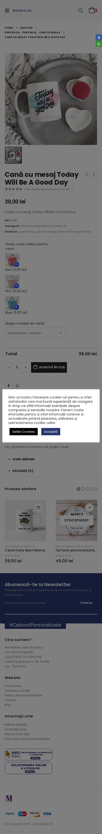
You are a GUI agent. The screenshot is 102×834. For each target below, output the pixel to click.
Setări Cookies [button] (23, 431)
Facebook (99, 37)
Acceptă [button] (50, 431)
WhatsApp (99, 44)
